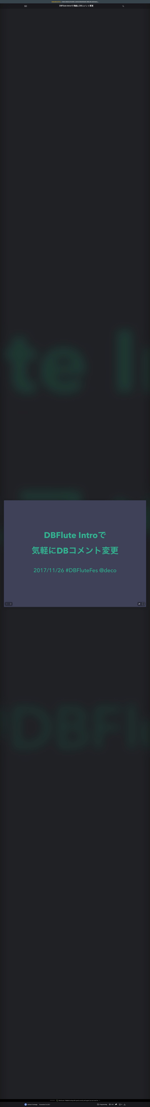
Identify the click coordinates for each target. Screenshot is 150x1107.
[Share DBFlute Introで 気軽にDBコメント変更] (116, 1104)
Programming (103, 1104)
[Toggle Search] (123, 6)
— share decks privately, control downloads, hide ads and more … (75, 1)
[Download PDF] (125, 1104)
